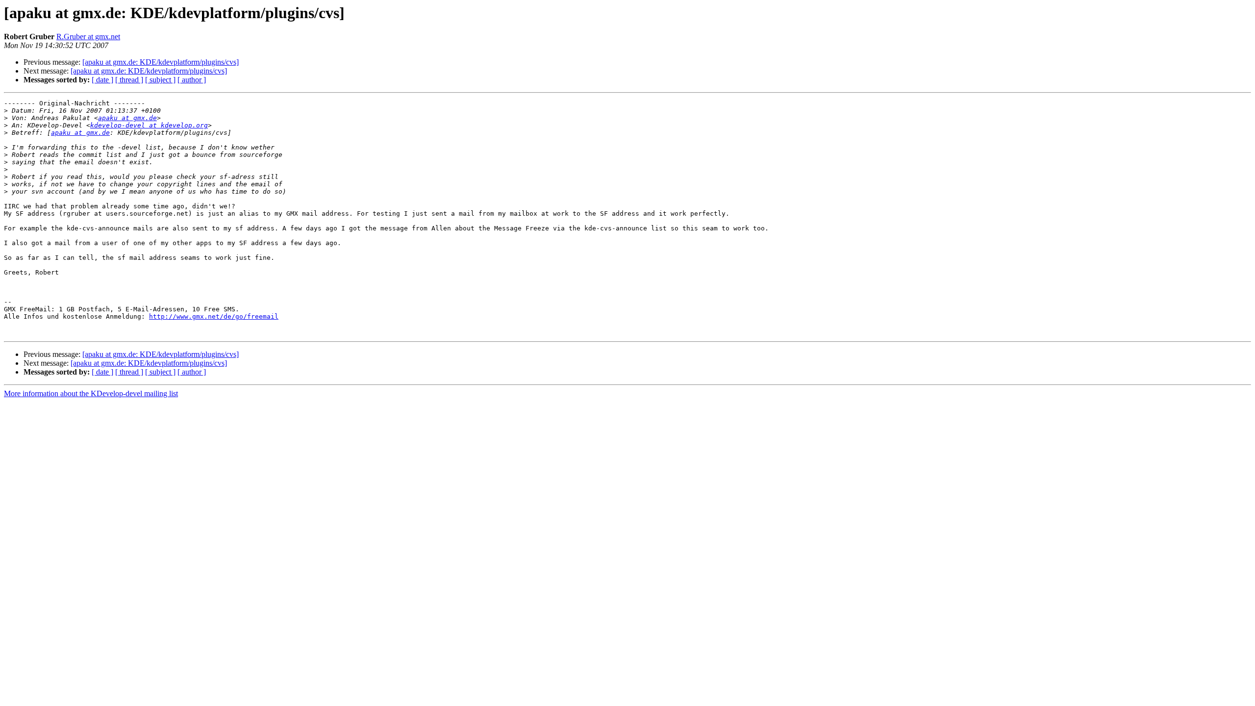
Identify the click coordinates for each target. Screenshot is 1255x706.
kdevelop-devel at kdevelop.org (149, 125)
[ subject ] (160, 80)
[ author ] (191, 80)
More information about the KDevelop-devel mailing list (91, 393)
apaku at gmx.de (127, 118)
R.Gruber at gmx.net (88, 36)
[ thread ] (129, 80)
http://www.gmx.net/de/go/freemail (213, 316)
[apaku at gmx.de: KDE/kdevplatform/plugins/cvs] (160, 62)
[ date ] (102, 80)
